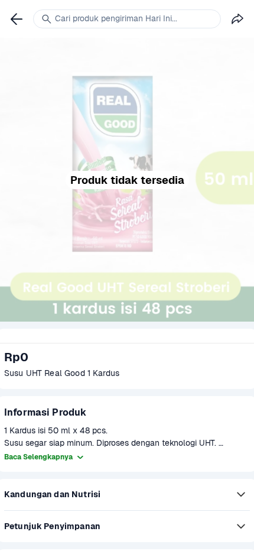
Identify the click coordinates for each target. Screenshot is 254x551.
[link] (16, 19)
